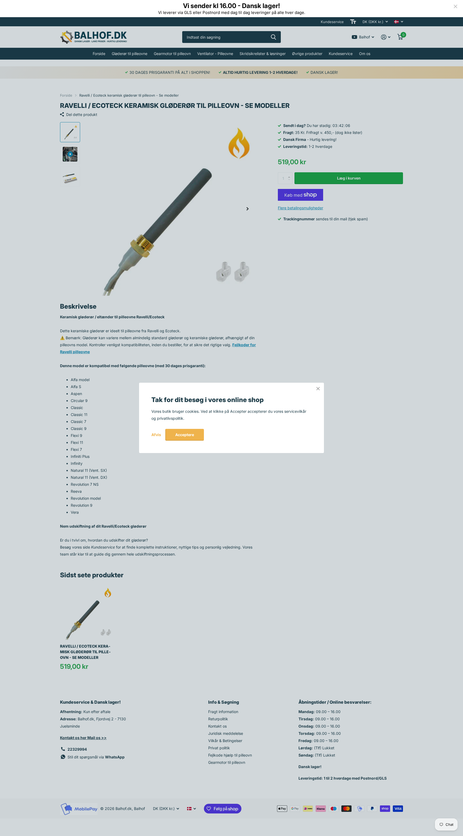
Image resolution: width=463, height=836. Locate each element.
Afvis (156, 435)
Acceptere (184, 434)
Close (318, 389)
